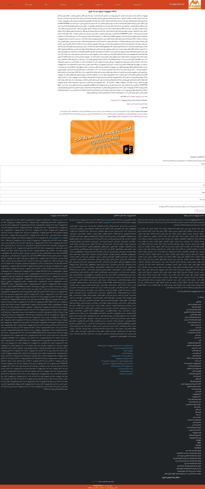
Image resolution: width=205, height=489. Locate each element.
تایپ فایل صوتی (196, 355)
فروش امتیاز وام (196, 306)
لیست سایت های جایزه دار (125, 368)
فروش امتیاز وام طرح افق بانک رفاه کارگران (189, 465)
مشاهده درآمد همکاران (126, 373)
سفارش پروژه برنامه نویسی (98, 111)
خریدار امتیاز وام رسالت (194, 322)
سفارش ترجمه (103, 113)
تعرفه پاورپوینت (114, 100)
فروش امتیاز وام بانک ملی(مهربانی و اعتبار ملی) (188, 460)
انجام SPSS (71, 113)
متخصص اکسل (197, 422)
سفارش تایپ (139, 113)
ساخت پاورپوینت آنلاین (55, 237)
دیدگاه (202, 163)
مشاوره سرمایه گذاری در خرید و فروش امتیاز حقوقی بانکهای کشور (182, 473)
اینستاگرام (91, 487)
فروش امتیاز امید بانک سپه (193, 450)
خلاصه (76, 36)
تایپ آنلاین (129, 96)
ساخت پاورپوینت (196, 396)
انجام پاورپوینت (197, 394)
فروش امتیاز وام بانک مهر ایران (192, 319)
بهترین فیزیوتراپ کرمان (194, 304)
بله (105, 487)
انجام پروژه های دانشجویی (194, 345)
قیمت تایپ (198, 391)
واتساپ (101, 487)
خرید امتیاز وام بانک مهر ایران (193, 317)
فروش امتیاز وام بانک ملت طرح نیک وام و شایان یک (187, 458)
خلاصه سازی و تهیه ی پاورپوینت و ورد (191, 383)
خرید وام (198, 414)
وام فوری (198, 301)
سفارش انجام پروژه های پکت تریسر (121, 111)
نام (203, 185)
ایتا (108, 487)
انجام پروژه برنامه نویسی (87, 113)
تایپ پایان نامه (197, 376)
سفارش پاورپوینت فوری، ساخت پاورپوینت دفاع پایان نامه (117, 360)
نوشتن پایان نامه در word (194, 358)
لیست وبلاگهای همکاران (126, 371)
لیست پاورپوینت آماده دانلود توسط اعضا (122, 366)
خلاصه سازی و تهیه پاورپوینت (59, 219)
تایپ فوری (198, 378)
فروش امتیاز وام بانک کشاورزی (192, 311)
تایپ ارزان (198, 327)
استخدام (80, 5)
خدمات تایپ (197, 337)
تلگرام (96, 487)
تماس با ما (10, 5)
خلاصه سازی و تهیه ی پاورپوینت (124, 358)
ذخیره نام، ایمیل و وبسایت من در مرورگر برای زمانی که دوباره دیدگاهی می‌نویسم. (181, 206)
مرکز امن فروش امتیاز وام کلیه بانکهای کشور (188, 468)
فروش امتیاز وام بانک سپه (193, 309)
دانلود (46, 5)
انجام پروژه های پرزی (195, 329)
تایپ (200, 340)
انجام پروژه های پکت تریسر (136, 103)
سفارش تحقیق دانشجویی (194, 386)
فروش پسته (127, 113)
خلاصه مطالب (98, 69)
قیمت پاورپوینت (98, 5)
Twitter (199, 442)
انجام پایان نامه (81, 111)
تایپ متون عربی (197, 353)
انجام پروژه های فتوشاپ (194, 342)
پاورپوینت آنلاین (28, 5)
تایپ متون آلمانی (196, 350)
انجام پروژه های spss (195, 435)
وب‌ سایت (202, 199)
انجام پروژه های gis (195, 381)
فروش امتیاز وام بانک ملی (194, 427)
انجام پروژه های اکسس (194, 365)
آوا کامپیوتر (94, 481)
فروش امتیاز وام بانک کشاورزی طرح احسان (189, 455)
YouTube (198, 445)
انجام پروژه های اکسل (195, 373)
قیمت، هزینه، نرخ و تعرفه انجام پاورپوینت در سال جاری (117, 363)
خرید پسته (198, 360)
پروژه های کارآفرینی (127, 353)
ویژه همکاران (63, 5)
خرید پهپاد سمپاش (196, 324)
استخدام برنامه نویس (195, 429)
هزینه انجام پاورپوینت (195, 437)
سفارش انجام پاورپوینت (127, 116)
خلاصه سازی (118, 5)
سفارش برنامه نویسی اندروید (171, 477)
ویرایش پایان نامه (196, 388)
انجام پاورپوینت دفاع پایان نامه (192, 363)
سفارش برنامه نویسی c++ (194, 332)
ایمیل (203, 192)
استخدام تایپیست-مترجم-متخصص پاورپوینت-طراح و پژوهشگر (115, 345)
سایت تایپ (198, 335)
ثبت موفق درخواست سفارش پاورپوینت (122, 355)
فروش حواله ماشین (195, 314)
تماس (115, 487)
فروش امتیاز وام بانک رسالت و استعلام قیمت (188, 453)
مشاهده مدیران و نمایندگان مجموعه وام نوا (189, 471)
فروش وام (198, 412)
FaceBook (198, 447)
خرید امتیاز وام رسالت (195, 401)
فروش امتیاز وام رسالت (194, 399)
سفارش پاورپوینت (137, 5)
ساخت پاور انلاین (20, 245)
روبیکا (111, 487)
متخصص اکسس (196, 424)
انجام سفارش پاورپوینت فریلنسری (123, 348)
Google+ (198, 440)
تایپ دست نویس (196, 347)
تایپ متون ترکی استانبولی (194, 368)
